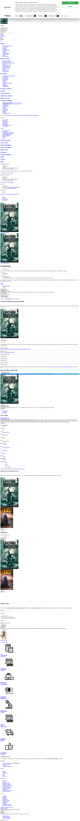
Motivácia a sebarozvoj (7, 60)
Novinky (4, 108)
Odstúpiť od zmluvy (6, 791)
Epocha (4, 273)
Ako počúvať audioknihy (7, 787)
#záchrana (8, 418)
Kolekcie (4, 111)
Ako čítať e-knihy (6, 786)
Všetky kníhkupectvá (7, 764)
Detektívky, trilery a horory (8, 45)
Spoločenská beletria (6, 50)
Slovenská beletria (6, 53)
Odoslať (2, 811)
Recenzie (4, 412)
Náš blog (4, 797)
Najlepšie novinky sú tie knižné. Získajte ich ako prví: (10, 809)
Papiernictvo (3, 152)
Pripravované (5, 109)
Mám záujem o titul (6, 113)
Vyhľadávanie (3, 31)
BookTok (4, 112)
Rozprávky (5, 82)
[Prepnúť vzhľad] (1, 41)
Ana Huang (5, 122)
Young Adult (5, 80)
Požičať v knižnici (15, 298)
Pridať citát (2, 627)
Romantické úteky (6, 130)
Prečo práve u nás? (6, 782)
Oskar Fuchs (5, 268)
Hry (1, 36)
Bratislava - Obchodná (7, 763)
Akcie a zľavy (5, 110)
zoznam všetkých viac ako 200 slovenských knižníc (61, 366)
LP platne (2, 159)
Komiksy (4, 47)
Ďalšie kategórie (6, 56)
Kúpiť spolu (3, 529)
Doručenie (5, 780)
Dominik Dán (5, 119)
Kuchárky (2, 91)
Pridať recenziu (3, 538)
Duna (4, 136)
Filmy (1, 37)
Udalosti (4, 765)
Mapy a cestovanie (4, 98)
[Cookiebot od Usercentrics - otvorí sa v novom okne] (7, 16)
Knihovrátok (5, 798)
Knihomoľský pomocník (7, 790)
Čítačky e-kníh (4, 142)
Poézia (4, 55)
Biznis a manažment (6, 61)
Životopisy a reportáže (7, 65)
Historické (5, 52)
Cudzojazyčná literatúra (6, 100)
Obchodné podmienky (7, 817)
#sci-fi (1, 418)
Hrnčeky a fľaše (4, 149)
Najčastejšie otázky (6, 783)
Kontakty (4, 795)
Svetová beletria (6, 54)
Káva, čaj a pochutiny (5, 147)
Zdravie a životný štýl (7, 67)
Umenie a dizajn (6, 70)
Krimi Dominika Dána (7, 134)
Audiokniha (4, 625)
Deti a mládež (3, 73)
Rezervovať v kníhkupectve (5, 294)
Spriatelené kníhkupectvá (7, 766)
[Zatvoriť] (0, 606)
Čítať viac (65, 270)
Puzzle (2, 161)
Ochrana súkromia (6, 816)
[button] (41, 276)
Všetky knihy (5, 104)
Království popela (3, 640)
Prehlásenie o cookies (7, 804)
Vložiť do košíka (4, 293)
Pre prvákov (5, 77)
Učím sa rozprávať (6, 135)
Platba (4, 781)
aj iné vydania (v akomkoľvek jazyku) (9, 618)
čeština (4, 453)
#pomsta (4, 418)
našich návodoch (10, 172)
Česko (4, 456)
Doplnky (2, 39)
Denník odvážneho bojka (7, 133)
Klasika (4, 51)
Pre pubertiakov (6, 79)
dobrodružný (5, 450)
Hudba (2, 157)
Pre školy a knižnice (6, 788)
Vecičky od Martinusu (5, 145)
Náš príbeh (5, 796)
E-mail (1, 609)
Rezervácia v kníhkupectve (8, 784)
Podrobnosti (5, 411)
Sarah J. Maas (5, 123)
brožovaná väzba (6, 432)
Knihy (2, 33)
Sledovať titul (3, 626)
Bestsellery (5, 106)
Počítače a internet (6, 68)
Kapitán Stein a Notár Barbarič (8, 132)
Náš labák (5, 803)
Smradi (4, 137)
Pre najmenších (5, 76)
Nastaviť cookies (6, 815)
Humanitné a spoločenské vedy (8, 62)
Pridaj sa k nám (5, 801)
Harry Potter (5, 131)
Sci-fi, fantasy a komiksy (7, 83)
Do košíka (2, 408)
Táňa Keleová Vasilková (7, 125)
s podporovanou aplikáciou (15, 187)
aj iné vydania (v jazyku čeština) (8, 617)
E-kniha (3, 624)
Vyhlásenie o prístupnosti (7, 805)
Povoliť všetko (70, 2)
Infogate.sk (9, 366)
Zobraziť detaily (64, 15)
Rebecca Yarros (6, 121)
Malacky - (23, 349)
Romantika (5, 48)
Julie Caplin (5, 120)
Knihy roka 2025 (6, 105)
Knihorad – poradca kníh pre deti (9, 75)
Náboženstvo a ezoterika (6, 95)
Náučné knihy (5, 85)
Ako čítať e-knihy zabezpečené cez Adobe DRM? (9, 194)
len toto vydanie (5, 615)
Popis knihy (5, 410)
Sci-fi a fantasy (5, 46)
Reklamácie (5, 789)
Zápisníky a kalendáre (5, 154)
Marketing (5, 802)
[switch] (34, 16)
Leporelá (4, 84)
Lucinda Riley (5, 126)
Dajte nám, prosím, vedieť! (20, 468)
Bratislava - (8, 349)
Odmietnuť (70, 6)
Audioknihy (2, 35)
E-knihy (1, 34)
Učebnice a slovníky (5, 93)
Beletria (2, 43)
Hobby (4, 69)
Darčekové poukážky (5, 140)
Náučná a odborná (5, 58)
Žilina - (7, 352)
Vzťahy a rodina (6, 66)
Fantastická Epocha (6, 447)
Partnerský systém (6, 800)
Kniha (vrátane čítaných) (6, 622)
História (4, 63)
